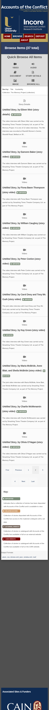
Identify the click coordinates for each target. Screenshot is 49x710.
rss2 (34, 557)
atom (4, 557)
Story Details (33, 76)
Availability (19, 89)
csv (8, 557)
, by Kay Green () (23, 330)
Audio (33, 68)
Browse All (33, 84)
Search (29, 36)
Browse (17, 36)
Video (16, 68)
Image (15, 84)
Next (23, 481)
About (24, 40)
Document (15, 76)
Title (11, 89)
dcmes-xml (14, 557)
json (21, 557)
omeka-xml (28, 557)
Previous (18, 470)
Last (32, 481)
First (7, 470)
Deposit (40, 36)
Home (7, 36)
